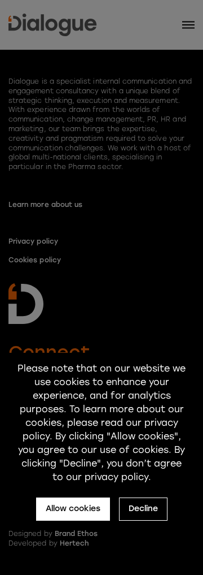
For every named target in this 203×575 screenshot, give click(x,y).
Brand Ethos (76, 534)
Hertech (74, 543)
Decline (143, 508)
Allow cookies (73, 508)
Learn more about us (45, 205)
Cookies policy (34, 260)
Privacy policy (33, 241)
